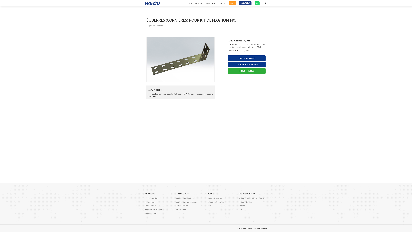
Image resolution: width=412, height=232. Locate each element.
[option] (180, 59)
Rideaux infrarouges (183, 198)
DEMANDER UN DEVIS (246, 71)
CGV (209, 206)
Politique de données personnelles (252, 198)
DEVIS (232, 3)
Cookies (242, 206)
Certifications (181, 209)
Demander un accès (215, 198)
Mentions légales (245, 202)
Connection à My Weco (216, 202)
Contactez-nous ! (151, 213)
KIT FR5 (153, 96)
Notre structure (151, 206)
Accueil (189, 3)
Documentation (211, 3)
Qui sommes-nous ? (152, 198)
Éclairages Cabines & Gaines (186, 202)
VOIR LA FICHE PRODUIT (247, 58)
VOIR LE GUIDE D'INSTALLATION (247, 64)
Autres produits (182, 206)
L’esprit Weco (150, 202)
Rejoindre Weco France (153, 209)
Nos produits (199, 3)
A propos (223, 3)
